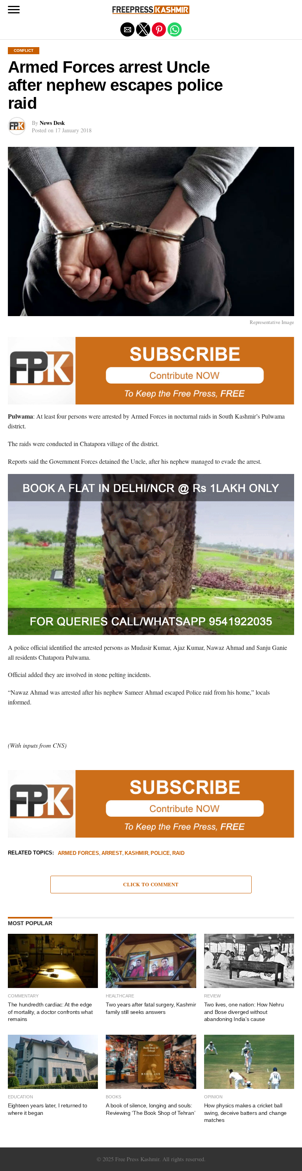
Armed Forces (78, 853)
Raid (178, 853)
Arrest (111, 853)
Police (160, 853)
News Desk (52, 123)
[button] (14, 10)
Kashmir (136, 853)
